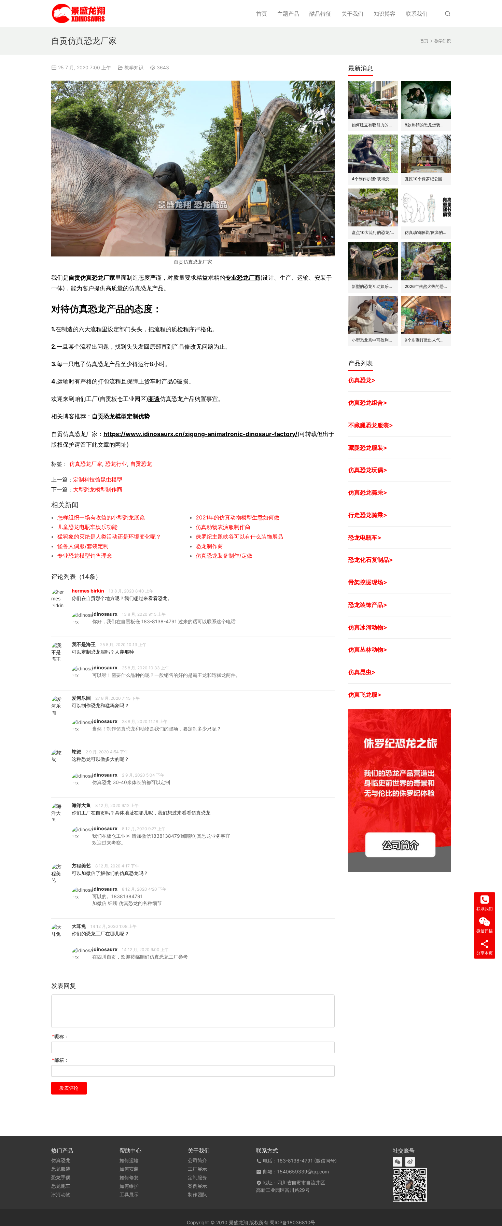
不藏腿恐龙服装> (370, 425)
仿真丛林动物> (367, 649)
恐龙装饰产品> (367, 604)
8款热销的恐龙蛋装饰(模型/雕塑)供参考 (426, 124)
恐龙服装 (60, 1169)
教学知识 (133, 67)
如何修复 (129, 1177)
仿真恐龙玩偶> (367, 469)
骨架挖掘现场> (367, 582)
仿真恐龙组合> (367, 402)
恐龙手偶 (60, 1177)
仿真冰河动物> (367, 627)
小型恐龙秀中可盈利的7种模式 (373, 340)
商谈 (154, 398)
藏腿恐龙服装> (367, 447)
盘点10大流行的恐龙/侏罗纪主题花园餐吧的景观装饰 (373, 232)
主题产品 (288, 13)
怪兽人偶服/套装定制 (83, 546)
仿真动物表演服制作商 (223, 527)
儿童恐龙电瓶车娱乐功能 (87, 527)
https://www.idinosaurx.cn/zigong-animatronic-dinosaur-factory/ (200, 433)
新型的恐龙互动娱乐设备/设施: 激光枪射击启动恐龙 (373, 286)
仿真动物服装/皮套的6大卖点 (426, 232)
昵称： (60, 1036)
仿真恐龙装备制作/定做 (224, 555)
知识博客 (384, 13)
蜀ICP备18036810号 (292, 1222)
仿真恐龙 (60, 1160)
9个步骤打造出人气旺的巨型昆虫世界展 (426, 340)
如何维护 (129, 1186)
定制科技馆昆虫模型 (97, 479)
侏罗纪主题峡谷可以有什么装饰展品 (239, 536)
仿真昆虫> (362, 671)
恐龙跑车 (60, 1186)
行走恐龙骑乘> (367, 514)
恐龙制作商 (209, 546)
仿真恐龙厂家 (85, 463)
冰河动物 (60, 1194)
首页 (261, 13)
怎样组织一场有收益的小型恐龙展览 (101, 517)
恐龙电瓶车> (364, 537)
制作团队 (197, 1194)
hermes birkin (88, 591)
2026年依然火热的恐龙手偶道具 (426, 286)
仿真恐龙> (362, 380)
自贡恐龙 (141, 463)
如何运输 (129, 1160)
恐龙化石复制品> (370, 559)
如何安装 (129, 1169)
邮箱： (60, 1060)
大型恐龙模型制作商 (97, 489)
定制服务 (197, 1177)
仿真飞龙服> (364, 694)
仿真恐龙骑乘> (367, 492)
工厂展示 (197, 1169)
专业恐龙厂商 (242, 277)
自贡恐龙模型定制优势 (121, 416)
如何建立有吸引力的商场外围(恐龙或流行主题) (373, 124)
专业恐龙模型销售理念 (84, 555)
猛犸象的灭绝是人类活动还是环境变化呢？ (109, 536)
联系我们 (417, 13)
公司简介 (197, 1160)
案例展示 (197, 1186)
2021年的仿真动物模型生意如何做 (237, 517)
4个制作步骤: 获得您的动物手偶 (373, 178)
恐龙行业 (116, 463)
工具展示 (129, 1194)
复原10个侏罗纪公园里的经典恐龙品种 (426, 178)
